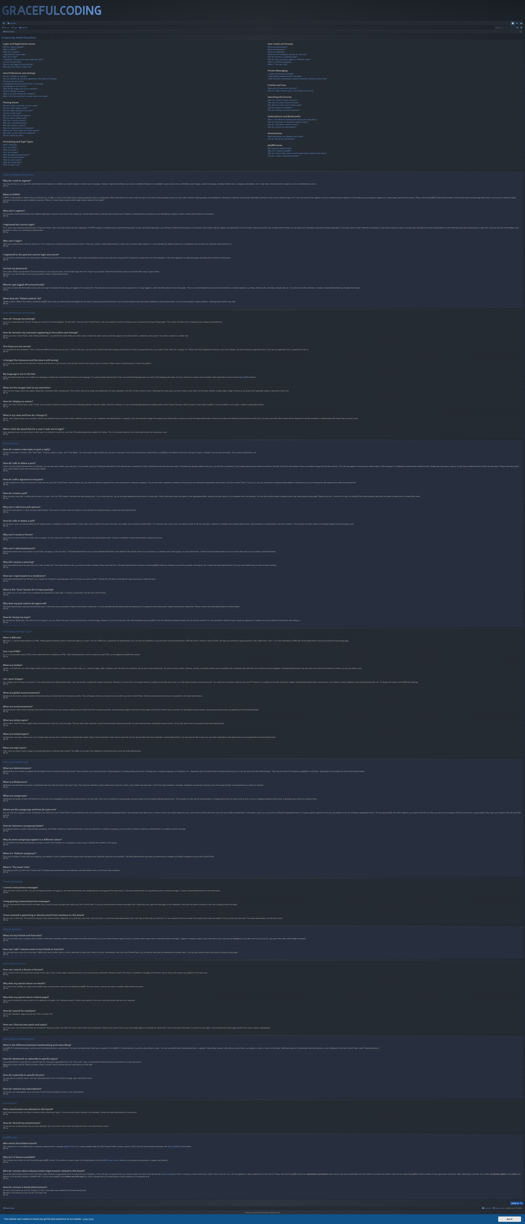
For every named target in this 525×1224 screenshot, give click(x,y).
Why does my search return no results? (283, 103)
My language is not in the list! (14, 86)
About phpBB (173, 1146)
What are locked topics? (12, 162)
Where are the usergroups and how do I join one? (287, 54)
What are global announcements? (16, 155)
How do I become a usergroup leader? (283, 57)
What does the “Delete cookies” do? (17, 67)
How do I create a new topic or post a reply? (20, 106)
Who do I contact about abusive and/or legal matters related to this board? (297, 153)
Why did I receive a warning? (14, 125)
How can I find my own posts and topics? (284, 110)
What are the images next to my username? (20, 89)
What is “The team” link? (277, 64)
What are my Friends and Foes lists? (282, 88)
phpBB (245, 377)
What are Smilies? (10, 150)
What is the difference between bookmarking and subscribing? (292, 120)
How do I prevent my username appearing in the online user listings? (30, 79)
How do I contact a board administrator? (283, 156)
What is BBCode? (10, 145)
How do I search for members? (280, 108)
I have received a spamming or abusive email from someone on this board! (297, 79)
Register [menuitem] (521, 24)
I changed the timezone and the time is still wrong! (23, 84)
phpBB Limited (69, 1146)
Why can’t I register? (11, 52)
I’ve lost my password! (12, 62)
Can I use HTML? (10, 147)
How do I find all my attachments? (281, 139)
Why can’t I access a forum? (14, 121)
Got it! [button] (510, 1219)
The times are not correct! (13, 81)
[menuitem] (513, 23)
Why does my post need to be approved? (19, 133)
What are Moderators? (276, 49)
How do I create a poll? (12, 113)
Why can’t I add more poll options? (16, 116)
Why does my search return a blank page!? (285, 105)
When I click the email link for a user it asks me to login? (25, 96)
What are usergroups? (276, 52)
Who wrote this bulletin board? (279, 148)
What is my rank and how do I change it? (19, 94)
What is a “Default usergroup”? (280, 62)
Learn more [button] (88, 1219)
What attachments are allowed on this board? (285, 136)
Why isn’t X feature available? (279, 151)
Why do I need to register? (13, 47)
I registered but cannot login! (14, 54)
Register (24, 27)
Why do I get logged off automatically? (18, 64)
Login (15, 27)
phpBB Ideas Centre (110, 1160)
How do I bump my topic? (13, 135)
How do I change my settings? (15, 76)
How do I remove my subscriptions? (282, 127)
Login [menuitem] (517, 24)
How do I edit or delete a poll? (15, 118)
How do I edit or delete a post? (15, 108)
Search (6, 27)
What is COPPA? (10, 49)
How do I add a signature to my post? (18, 111)
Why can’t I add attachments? (15, 123)
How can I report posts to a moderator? (18, 128)
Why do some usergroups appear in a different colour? (289, 59)
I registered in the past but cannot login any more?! (23, 59)
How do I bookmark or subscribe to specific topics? (288, 122)
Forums (13, 23)
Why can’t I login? (10, 57)
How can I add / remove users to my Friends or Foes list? (290, 91)
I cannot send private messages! (281, 74)
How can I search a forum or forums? (282, 100)
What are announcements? (13, 157)
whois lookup (168, 1174)
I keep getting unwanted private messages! (285, 76)
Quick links (4, 24)
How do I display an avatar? (14, 91)
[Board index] (54, 10)
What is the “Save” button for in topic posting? (21, 130)
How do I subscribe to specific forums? (283, 124)
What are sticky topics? (12, 160)
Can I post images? (10, 152)
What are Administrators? (278, 47)
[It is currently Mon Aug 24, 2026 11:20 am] (521, 31)
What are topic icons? (11, 165)
